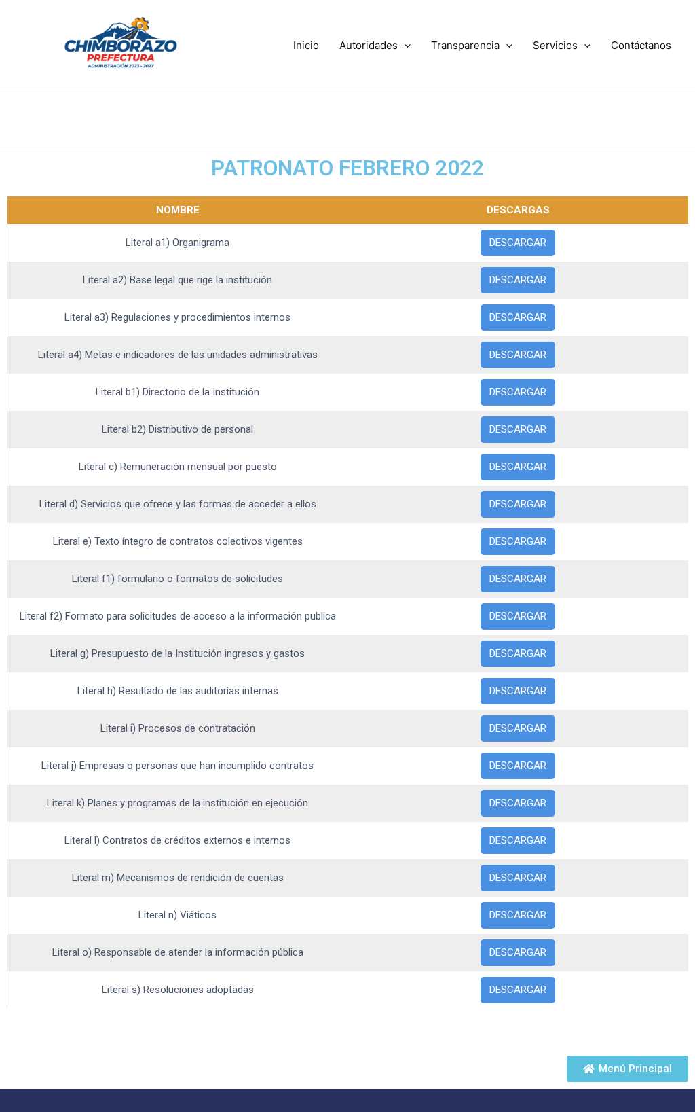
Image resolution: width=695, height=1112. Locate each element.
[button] (404, 45)
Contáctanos (641, 45)
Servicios (555, 45)
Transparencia (465, 45)
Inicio (306, 45)
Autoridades (368, 45)
